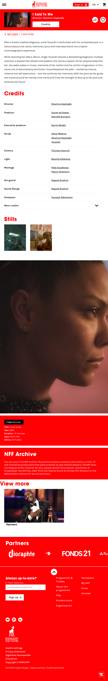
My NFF (85, 583)
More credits (11, 205)
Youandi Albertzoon (62, 197)
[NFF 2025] (5, 34)
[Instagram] (14, 620)
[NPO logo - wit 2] (35, 553)
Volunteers (87, 577)
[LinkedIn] (20, 620)
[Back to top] (54, 572)
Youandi (55, 142)
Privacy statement (15, 651)
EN (94, 4)
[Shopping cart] (104, 4)
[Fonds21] (64, 553)
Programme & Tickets (64, 579)
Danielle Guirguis (60, 116)
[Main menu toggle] (4, 5)
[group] (34, 508)
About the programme (63, 588)
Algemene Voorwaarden (18, 655)
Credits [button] (45, 24)
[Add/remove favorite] (103, 20)
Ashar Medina (58, 133)
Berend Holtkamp (60, 159)
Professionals (64, 600)
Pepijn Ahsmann (60, 171)
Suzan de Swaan (60, 112)
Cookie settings (14, 648)
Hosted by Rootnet (55, 667)
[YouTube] (8, 620)
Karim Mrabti (58, 125)
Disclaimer (11, 658)
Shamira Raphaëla (61, 104)
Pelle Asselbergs (60, 167)
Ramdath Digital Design (17, 667)
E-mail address (14, 582)
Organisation (64, 605)
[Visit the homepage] (39, 4)
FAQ (58, 595)
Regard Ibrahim (59, 180)
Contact (86, 593)
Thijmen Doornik (60, 150)
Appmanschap (38, 667)
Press (84, 588)
